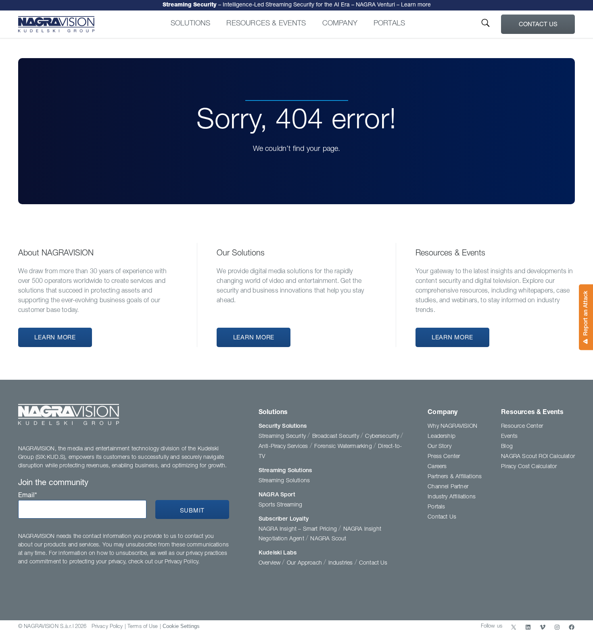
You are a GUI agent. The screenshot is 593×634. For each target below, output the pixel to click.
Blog (507, 447)
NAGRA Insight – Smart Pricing (298, 529)
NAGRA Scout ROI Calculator (538, 457)
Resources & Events (266, 23)
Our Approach (305, 563)
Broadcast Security (336, 436)
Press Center (444, 457)
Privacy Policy (107, 627)
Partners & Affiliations (455, 477)
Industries (341, 563)
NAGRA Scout (328, 539)
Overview (270, 563)
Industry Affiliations (452, 497)
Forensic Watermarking (344, 447)
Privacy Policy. (182, 562)
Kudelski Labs (277, 553)
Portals (389, 23)
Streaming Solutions (285, 471)
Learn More (55, 338)
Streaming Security (283, 436)
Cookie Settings (181, 626)
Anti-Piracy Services (284, 447)
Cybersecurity (383, 436)
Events (509, 436)
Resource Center (522, 426)
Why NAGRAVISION (452, 426)
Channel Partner (448, 487)
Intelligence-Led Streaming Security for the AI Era (297, 5)
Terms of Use (142, 627)
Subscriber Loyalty (284, 519)
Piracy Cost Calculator (529, 467)
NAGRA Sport (277, 495)
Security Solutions (283, 426)
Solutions (191, 23)
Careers (437, 467)
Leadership (441, 436)
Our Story (439, 447)
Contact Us (538, 25)
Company (339, 23)
